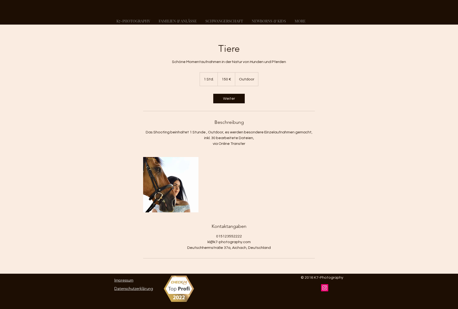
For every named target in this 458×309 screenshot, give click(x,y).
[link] (229, 98)
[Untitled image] (170, 184)
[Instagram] (324, 287)
